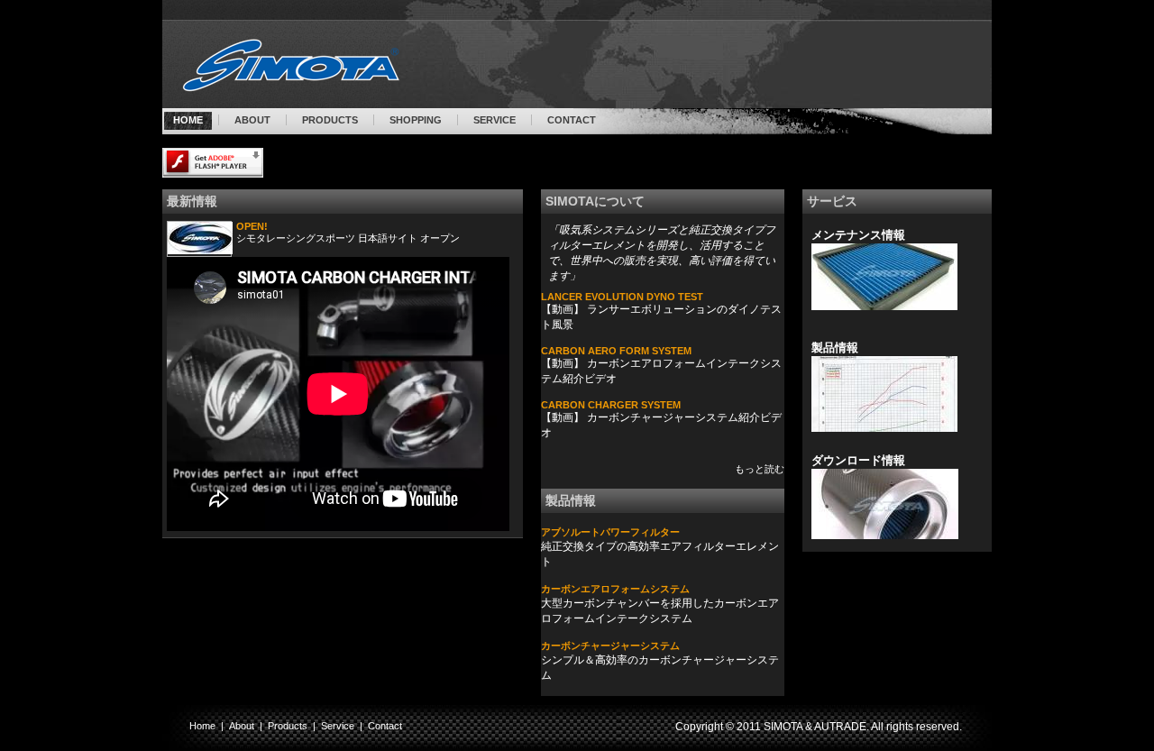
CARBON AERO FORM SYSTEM (616, 350)
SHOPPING (415, 119)
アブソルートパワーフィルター (610, 532)
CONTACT (571, 119)
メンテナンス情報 (858, 235)
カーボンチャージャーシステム (610, 645)
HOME (188, 119)
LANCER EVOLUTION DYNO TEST (622, 296)
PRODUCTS (330, 119)
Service (337, 725)
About (241, 725)
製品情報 (834, 347)
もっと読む (759, 468)
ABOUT (252, 119)
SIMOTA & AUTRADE (815, 726)
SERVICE (494, 119)
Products (287, 725)
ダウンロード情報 (858, 460)
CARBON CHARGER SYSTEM (611, 404)
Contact (385, 725)
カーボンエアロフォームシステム (615, 588)
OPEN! (252, 226)
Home (202, 725)
